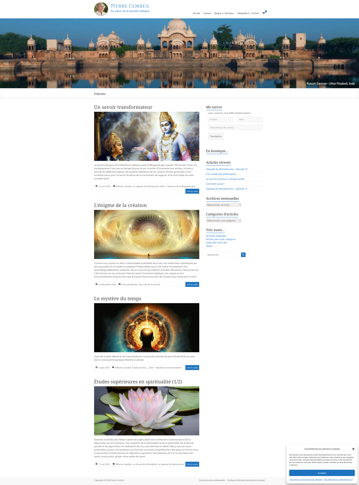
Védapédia (242, 13)
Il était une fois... (140, 367)
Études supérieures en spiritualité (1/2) (138, 381)
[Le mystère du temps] (146, 305)
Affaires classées (124, 186)
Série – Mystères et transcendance (165, 367)
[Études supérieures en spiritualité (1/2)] (146, 388)
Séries (209, 245)
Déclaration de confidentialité (212, 480)
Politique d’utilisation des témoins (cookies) (246, 480)
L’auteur (207, 13)
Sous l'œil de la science (149, 284)
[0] (263, 13)
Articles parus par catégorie (220, 239)
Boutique (229, 13)
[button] (353, 449)
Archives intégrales (216, 235)
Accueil (196, 13)
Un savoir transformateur (123, 107)
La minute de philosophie (145, 464)
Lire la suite (192, 191)
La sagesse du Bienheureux (146, 186)
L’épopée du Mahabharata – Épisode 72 (226, 188)
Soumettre (216, 136)
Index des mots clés (216, 242)
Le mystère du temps (117, 298)
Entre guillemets (129, 284)
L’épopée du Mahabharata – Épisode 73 (226, 169)
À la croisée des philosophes (221, 174)
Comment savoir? (215, 183)
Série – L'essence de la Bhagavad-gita (177, 186)
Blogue (218, 13)
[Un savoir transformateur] (146, 113)
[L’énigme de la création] (146, 211)
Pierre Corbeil (130, 6)
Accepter (322, 473)
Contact (255, 13)
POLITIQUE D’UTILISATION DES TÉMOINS (306, 479)
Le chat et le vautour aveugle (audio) (225, 178)
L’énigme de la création (120, 205)
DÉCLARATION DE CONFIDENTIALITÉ (338, 479)
